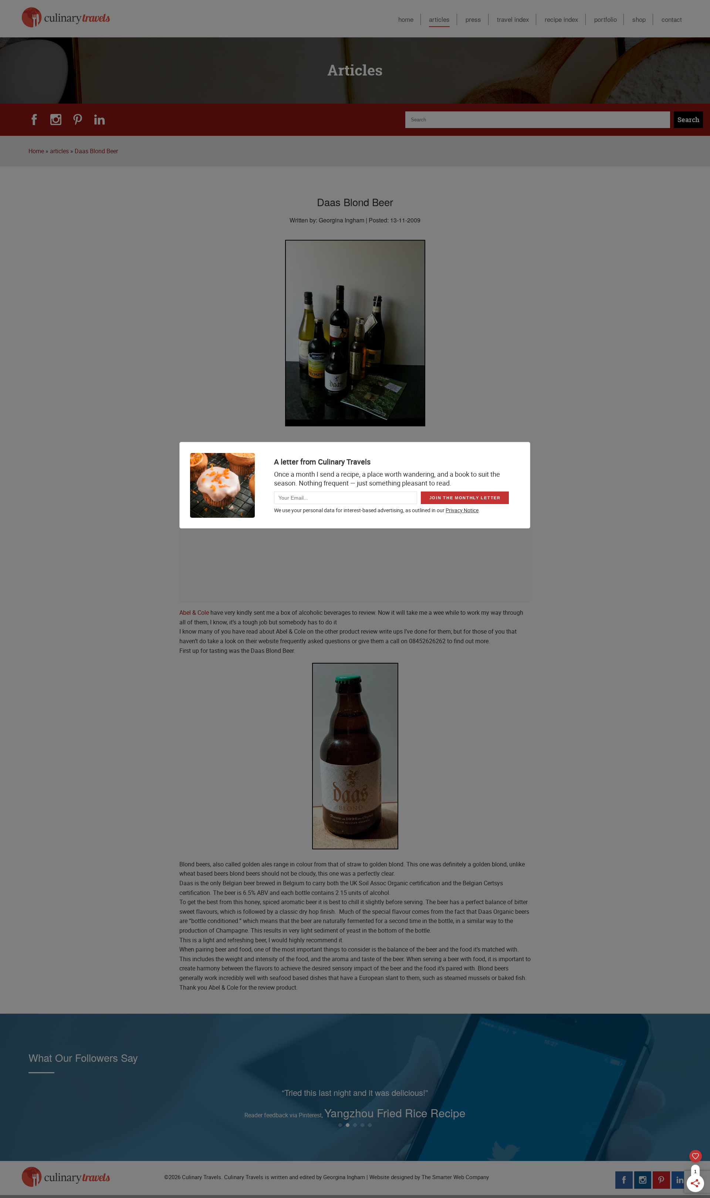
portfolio (605, 19)
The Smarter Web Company (455, 1177)
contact (672, 19)
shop (639, 19)
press (473, 19)
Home (36, 151)
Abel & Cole (194, 612)
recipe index (561, 19)
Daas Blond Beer (96, 151)
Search (688, 119)
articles (439, 19)
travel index (513, 19)
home (405, 19)
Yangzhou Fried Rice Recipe (395, 1113)
